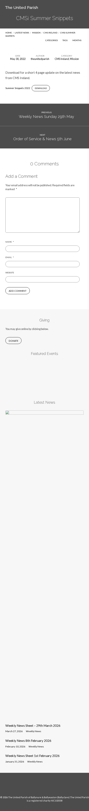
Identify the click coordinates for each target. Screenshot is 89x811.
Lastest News (22, 32)
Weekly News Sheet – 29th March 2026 (32, 725)
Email (9, 257)
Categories (51, 40)
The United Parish (21, 7)
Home (8, 32)
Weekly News (33, 731)
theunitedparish (40, 58)
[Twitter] (48, 785)
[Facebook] (40, 785)
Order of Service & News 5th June (42, 139)
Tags (65, 40)
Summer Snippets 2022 (17, 88)
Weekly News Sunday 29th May (46, 116)
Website (9, 272)
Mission (36, 32)
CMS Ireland (50, 32)
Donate (13, 340)
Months (77, 40)
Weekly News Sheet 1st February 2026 (32, 756)
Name (9, 242)
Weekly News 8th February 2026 (28, 740)
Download (41, 88)
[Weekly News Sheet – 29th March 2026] (44, 717)
